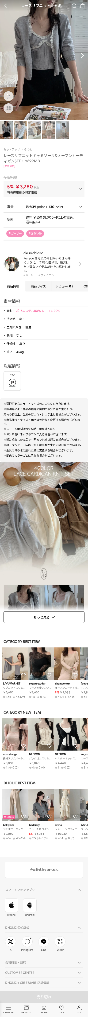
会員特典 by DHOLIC (44, 870)
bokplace (8, 825)
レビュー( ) (64, 286)
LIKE (62, 1012)
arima (58, 825)
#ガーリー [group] (15, 233)
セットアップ (12, 149)
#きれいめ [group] (35, 233)
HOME (44, 1012)
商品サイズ (38, 286)
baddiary (34, 825)
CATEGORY (8, 1012)
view (79, 263)
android (29, 915)
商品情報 (13, 286)
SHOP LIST (26, 1012)
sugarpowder (37, 683)
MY (79, 1012)
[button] (81, 55)
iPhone (11, 915)
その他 (28, 149)
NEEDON (34, 754)
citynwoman (62, 683)
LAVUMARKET (11, 683)
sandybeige (10, 754)
